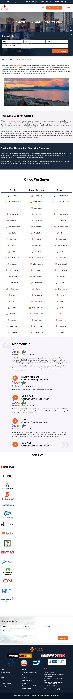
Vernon (62, 301)
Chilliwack (13, 220)
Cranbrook (38, 227)
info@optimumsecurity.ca (55, 682)
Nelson (62, 252)
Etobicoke (13, 326)
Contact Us (47, 669)
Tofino (14, 301)
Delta (14, 233)
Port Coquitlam (13, 270)
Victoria (13, 308)
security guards (15, 121)
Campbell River (62, 214)
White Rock (14, 314)
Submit (63, 638)
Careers (24, 677)
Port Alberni (62, 264)
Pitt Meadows (38, 264)
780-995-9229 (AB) (46, 1)
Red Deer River (62, 196)
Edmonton (38, 196)
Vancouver (38, 301)
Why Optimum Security (29, 672)
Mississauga (38, 326)
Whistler (62, 308)
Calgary (14, 196)
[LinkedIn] (71, 34)
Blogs (2, 680)
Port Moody (38, 270)
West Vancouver (38, 308)
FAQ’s (24, 683)
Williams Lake (38, 314)
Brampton (38, 320)
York (62, 332)
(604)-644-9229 (52, 684)
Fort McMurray (38, 202)
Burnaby (38, 214)
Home (2, 59)
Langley (38, 245)
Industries (4, 677)
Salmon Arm (13, 289)
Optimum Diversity (27, 680)
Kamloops (13, 239)
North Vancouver (38, 258)
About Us (25, 669)
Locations (10, 59)
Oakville (14, 332)
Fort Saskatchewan (62, 202)
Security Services (6, 672)
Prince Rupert (38, 276)
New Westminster (13, 258)
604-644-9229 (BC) (31, 1)
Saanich (62, 283)
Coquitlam (38, 220)
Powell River (62, 270)
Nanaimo (38, 252)
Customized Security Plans (30, 686)
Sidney (38, 289)
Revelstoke (14, 283)
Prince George (14, 276)
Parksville (62, 258)
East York (62, 320)
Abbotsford (14, 214)
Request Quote (60, 51)
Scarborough (38, 332)
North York (62, 326)
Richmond (38, 283)
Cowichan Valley (14, 227)
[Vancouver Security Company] (7, 7)
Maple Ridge (62, 245)
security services (17, 65)
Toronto (13, 320)
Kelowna (38, 239)
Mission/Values (26, 688)
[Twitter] (71, 31)
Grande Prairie (14, 202)
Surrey (13, 295)
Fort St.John (38, 233)
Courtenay (62, 220)
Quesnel (62, 276)
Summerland (62, 289)
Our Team (25, 675)
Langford (14, 245)
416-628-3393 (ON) (60, 1)
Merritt (13, 252)
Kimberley (62, 239)
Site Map (3, 686)
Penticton (13, 264)
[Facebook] (71, 28)
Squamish (38, 295)
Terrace (62, 295)
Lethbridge (38, 208)
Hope (62, 233)
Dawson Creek (62, 227)
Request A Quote (54, 8)
